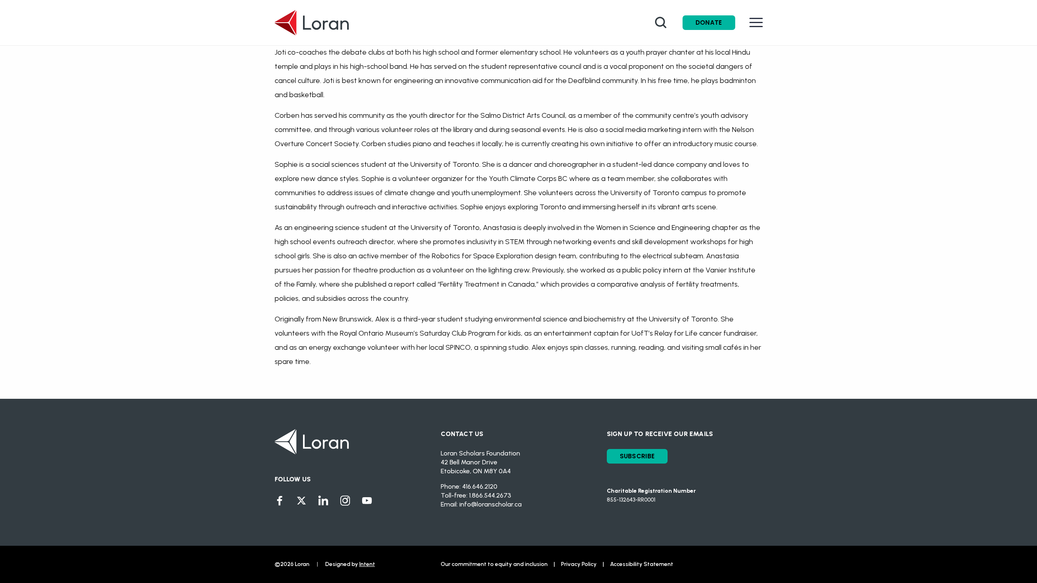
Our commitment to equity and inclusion (494, 564)
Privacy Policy (579, 564)
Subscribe (637, 456)
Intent (367, 564)
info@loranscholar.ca (490, 504)
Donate (709, 22)
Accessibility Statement (641, 564)
